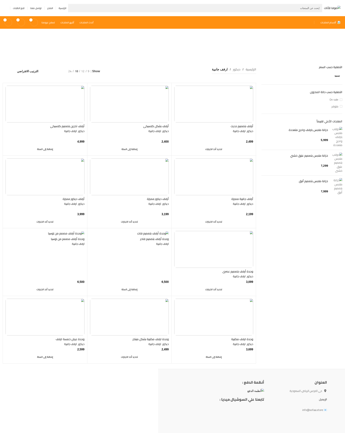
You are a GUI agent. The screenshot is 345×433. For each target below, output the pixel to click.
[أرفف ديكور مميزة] (129, 176)
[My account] (6, 8)
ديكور (236, 69)
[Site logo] (332, 7)
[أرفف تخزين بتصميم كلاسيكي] (45, 104)
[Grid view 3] (53, 71)
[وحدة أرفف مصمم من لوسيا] (45, 233)
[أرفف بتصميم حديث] (213, 104)
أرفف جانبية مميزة (242, 199)
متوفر (335, 106)
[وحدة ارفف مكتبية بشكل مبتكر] (129, 317)
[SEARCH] (72, 8)
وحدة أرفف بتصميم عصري (237, 271)
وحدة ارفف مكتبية (242, 339)
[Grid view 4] (46, 71)
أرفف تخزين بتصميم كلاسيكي (67, 126)
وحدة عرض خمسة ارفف (70, 339)
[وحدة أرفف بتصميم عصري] (213, 249)
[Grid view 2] (60, 71)
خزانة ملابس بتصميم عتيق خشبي (309, 156)
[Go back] (205, 46)
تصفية (337, 76)
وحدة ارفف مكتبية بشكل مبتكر (151, 339)
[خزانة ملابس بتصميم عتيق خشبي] (336, 163)
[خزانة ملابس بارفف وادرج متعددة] (336, 137)
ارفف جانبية (239, 131)
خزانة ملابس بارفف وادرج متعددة (308, 130)
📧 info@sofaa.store (314, 410)
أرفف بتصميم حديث (242, 126)
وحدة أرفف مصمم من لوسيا (67, 239)
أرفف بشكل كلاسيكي (156, 126)
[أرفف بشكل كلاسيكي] (129, 104)
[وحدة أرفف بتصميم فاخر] (129, 233)
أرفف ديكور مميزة (158, 199)
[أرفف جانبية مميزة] (213, 176)
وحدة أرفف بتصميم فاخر (154, 239)
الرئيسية (250, 69)
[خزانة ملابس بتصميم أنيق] (336, 186)
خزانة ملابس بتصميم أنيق (313, 181)
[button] (129, 149)
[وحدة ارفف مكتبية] (213, 317)
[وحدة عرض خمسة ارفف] (45, 317)
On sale (334, 99)
